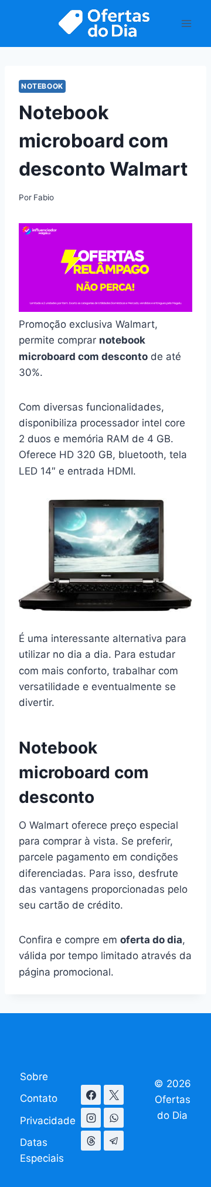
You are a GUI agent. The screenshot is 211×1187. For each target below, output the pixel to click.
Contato (38, 1098)
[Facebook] (91, 1095)
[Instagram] (91, 1118)
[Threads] (91, 1141)
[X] (114, 1095)
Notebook (42, 86)
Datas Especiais (42, 1150)
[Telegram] (114, 1141)
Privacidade (48, 1121)
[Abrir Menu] (186, 23)
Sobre (34, 1076)
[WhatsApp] (114, 1118)
